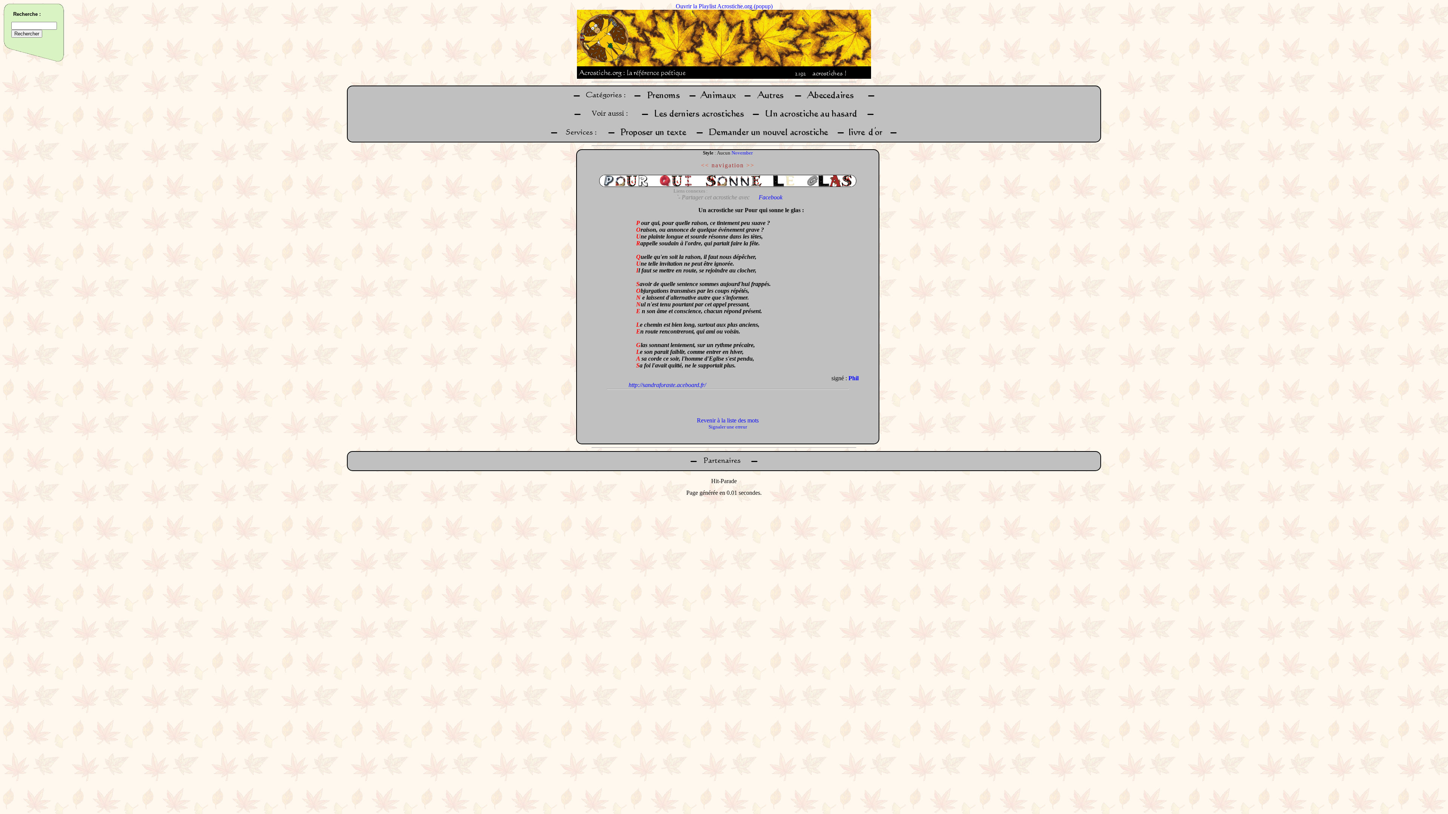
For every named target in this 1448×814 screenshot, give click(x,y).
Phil (853, 378)
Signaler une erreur (728, 427)
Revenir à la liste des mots (728, 420)
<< (705, 165)
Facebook (770, 197)
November (742, 153)
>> (750, 165)
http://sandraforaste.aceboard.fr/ (667, 385)
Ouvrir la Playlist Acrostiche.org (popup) (724, 6)
